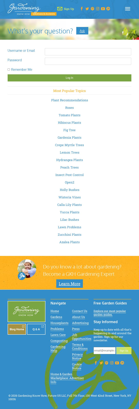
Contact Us (79, 311)
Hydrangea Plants (69, 160)
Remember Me (21, 69)
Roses (69, 108)
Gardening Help (58, 348)
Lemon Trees (69, 152)
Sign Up (124, 350)
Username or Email (21, 50)
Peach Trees (69, 167)
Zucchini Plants (69, 235)
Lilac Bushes (69, 220)
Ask (82, 31)
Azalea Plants (69, 242)
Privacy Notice (77, 356)
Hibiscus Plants (69, 122)
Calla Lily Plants (69, 205)
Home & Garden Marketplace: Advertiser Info (67, 378)
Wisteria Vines (69, 197)
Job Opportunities (81, 337)
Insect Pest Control (69, 175)
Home (55, 311)
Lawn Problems (69, 227)
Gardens (56, 317)
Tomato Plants (69, 115)
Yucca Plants (69, 212)
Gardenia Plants (69, 137)
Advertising (80, 323)
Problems (57, 329)
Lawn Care (58, 335)
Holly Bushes (69, 190)
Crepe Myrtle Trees (69, 145)
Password (15, 60)
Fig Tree (69, 130)
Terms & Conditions (80, 346)
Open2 (69, 182)
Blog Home (17, 329)
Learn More (69, 283)
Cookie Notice (77, 366)
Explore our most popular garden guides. (110, 312)
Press (76, 329)
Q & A (36, 329)
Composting (59, 341)
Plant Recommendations (69, 100)
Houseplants (59, 323)
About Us (78, 317)
